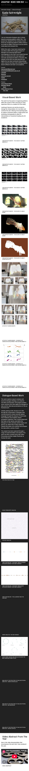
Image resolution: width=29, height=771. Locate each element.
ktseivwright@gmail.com (8, 69)
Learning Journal (6, 76)
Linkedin (3, 72)
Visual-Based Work (6, 83)
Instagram (4, 79)
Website (3, 74)
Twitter (3, 77)
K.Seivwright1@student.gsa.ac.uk (10, 70)
